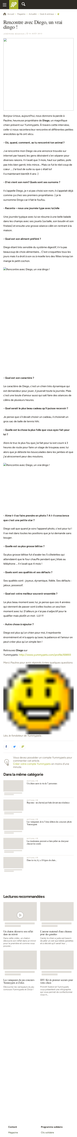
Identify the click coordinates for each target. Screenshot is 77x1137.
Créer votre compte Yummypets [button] (32, 763)
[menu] (4, 4)
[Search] (23, 4)
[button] (6, 747)
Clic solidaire (47, 1132)
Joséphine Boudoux (13, 34)
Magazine (13, 1132)
